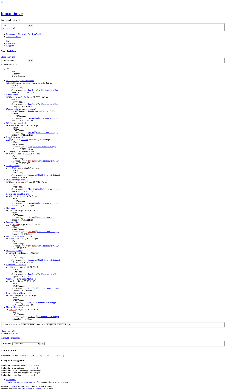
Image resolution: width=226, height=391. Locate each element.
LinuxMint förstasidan (15, 137)
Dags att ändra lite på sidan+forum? (21, 109)
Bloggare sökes (12, 222)
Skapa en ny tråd (8, 57)
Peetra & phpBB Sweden (30, 389)
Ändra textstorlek (13, 36)
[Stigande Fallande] (64, 324)
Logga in (10, 46)
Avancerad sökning (11, 28)
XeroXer (12, 281)
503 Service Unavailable (16, 123)
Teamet (9, 382)
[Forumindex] (10, 7)
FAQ (8, 41)
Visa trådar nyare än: (12, 324)
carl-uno (12, 154)
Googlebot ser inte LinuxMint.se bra (21, 279)
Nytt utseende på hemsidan (17, 180)
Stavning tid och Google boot (18, 293)
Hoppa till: (7, 343)
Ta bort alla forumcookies (24, 382)
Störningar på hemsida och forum (20, 151)
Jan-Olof (31, 90)
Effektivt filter (12, 95)
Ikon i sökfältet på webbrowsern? (20, 80)
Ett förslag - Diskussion (16, 265)
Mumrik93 (32, 189)
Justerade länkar (12, 165)
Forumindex (11, 34)
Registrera (10, 43)
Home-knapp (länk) (14, 250)
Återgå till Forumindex (10, 338)
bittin (30, 147)
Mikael (30, 111)
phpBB (15, 386)
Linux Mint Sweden (26, 34)
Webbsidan (41, 34)
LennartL (24, 139)
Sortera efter (40, 324)
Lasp (11, 295)
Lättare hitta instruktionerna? (18, 194)
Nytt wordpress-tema (15, 307)
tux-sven (26, 83)
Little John (13, 267)
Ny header (10, 208)
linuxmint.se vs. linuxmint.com (19, 236)
